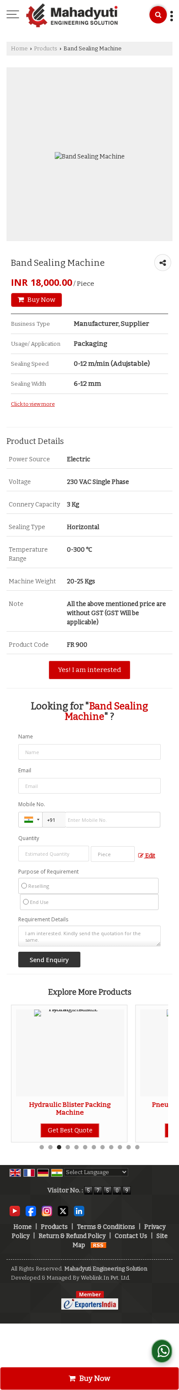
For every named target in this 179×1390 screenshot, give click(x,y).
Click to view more (33, 404)
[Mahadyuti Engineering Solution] (72, 15)
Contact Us (131, 1236)
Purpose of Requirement (48, 872)
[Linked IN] (79, 1211)
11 (128, 1147)
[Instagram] (47, 1211)
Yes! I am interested (89, 670)
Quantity (28, 838)
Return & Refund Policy (72, 1236)
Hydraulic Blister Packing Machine (61, 1108)
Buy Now (40, 300)
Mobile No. (31, 804)
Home (19, 48)
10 (120, 1147)
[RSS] (98, 1245)
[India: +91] (30, 819)
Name (25, 736)
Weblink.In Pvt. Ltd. (105, 1277)
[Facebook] (31, 1211)
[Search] (158, 14)
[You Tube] (15, 1211)
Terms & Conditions (106, 1227)
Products (45, 48)
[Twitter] (63, 1211)
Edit (149, 855)
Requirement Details (43, 920)
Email (24, 770)
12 (137, 1147)
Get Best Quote (61, 1130)
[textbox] (113, 854)
